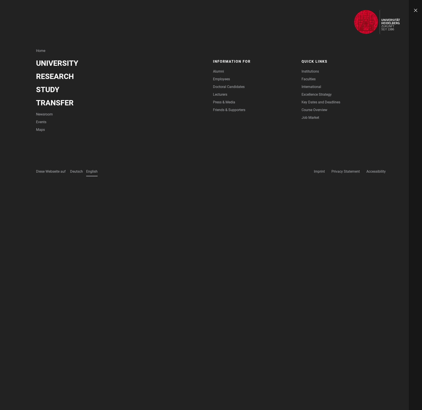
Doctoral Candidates (229, 87)
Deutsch (76, 171)
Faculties (309, 79)
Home (40, 51)
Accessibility (376, 171)
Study (47, 89)
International (311, 87)
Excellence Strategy (317, 94)
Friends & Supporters (229, 110)
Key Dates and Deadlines (321, 102)
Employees (221, 79)
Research (55, 76)
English (92, 171)
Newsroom (44, 114)
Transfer (55, 102)
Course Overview (314, 110)
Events (41, 122)
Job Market (310, 117)
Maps (40, 130)
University (57, 63)
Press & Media (224, 102)
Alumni (218, 71)
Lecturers (220, 94)
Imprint (319, 171)
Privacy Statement (345, 171)
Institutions (310, 71)
